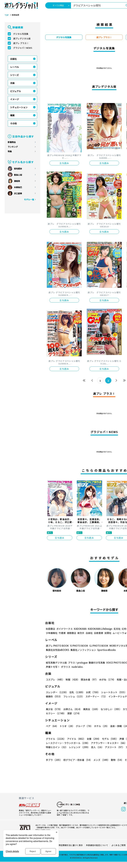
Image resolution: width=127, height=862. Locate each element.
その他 (13, 123)
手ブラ (54, 759)
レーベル (14, 66)
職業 (12, 115)
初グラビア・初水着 (77, 759)
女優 (94, 738)
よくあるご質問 (118, 845)
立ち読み (64, 163)
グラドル (56, 738)
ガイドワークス (64, 628)
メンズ (101, 759)
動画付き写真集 (97, 662)
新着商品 (12, 142)
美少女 (54, 709)
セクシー (56, 713)
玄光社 (117, 628)
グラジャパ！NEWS (22, 47)
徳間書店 (71, 633)
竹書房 (62, 633)
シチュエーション (19, 107)
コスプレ (55, 679)
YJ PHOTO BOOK (79, 645)
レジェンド (79, 747)
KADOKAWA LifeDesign (100, 628)
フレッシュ (73, 696)
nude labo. (77, 666)
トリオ (67, 726)
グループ (84, 726)
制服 (73, 679)
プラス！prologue (78, 662)
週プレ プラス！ (21, 43)
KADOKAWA (80, 628)
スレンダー (57, 692)
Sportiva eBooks (106, 649)
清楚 (74, 713)
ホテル (101, 726)
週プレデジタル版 (22, 38)
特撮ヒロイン (57, 747)
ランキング (13, 146)
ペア (52, 726)
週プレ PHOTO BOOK (57, 645)
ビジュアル (15, 91)
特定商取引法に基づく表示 (71, 845)
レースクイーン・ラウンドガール (68, 743)
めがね (107, 679)
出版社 (13, 58)
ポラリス (65, 666)
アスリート (114, 747)
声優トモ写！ (53, 666)
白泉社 (89, 633)
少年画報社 (51, 633)
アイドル (76, 738)
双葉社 (107, 633)
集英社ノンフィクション (83, 649)
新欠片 (80, 633)
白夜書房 (98, 633)
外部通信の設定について (97, 845)
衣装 (12, 83)
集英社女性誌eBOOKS (57, 649)
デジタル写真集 (20, 33)
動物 (117, 759)
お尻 (93, 692)
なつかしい (111, 709)
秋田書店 (50, 628)
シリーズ (14, 74)
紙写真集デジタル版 (56, 662)
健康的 (54, 696)
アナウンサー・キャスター (109, 743)
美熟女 (91, 709)
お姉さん (72, 709)
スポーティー (96, 696)
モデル (110, 738)
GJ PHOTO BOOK (98, 645)
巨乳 (77, 692)
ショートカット (114, 692)
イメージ (14, 99)
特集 (10, 151)
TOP (7, 15)
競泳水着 (89, 679)
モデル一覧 (29, 199)
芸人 (97, 747)
